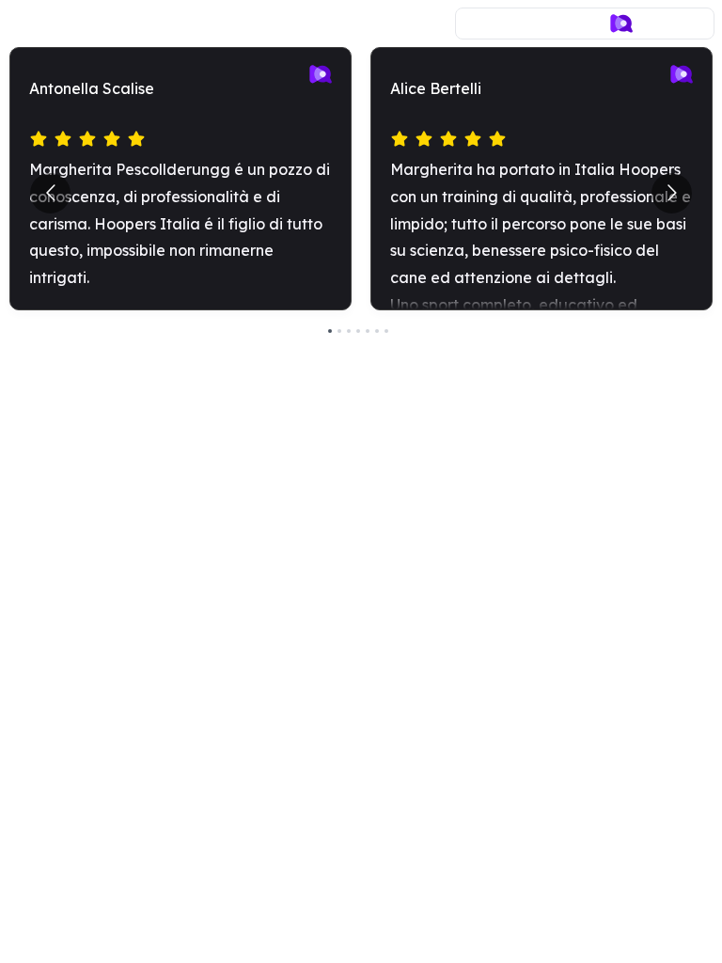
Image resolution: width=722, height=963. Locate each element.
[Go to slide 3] (349, 331)
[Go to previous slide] (50, 193)
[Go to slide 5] (367, 331)
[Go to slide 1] (330, 331)
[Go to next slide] (671, 193)
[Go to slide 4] (358, 331)
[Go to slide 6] (377, 331)
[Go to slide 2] (339, 331)
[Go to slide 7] (386, 331)
